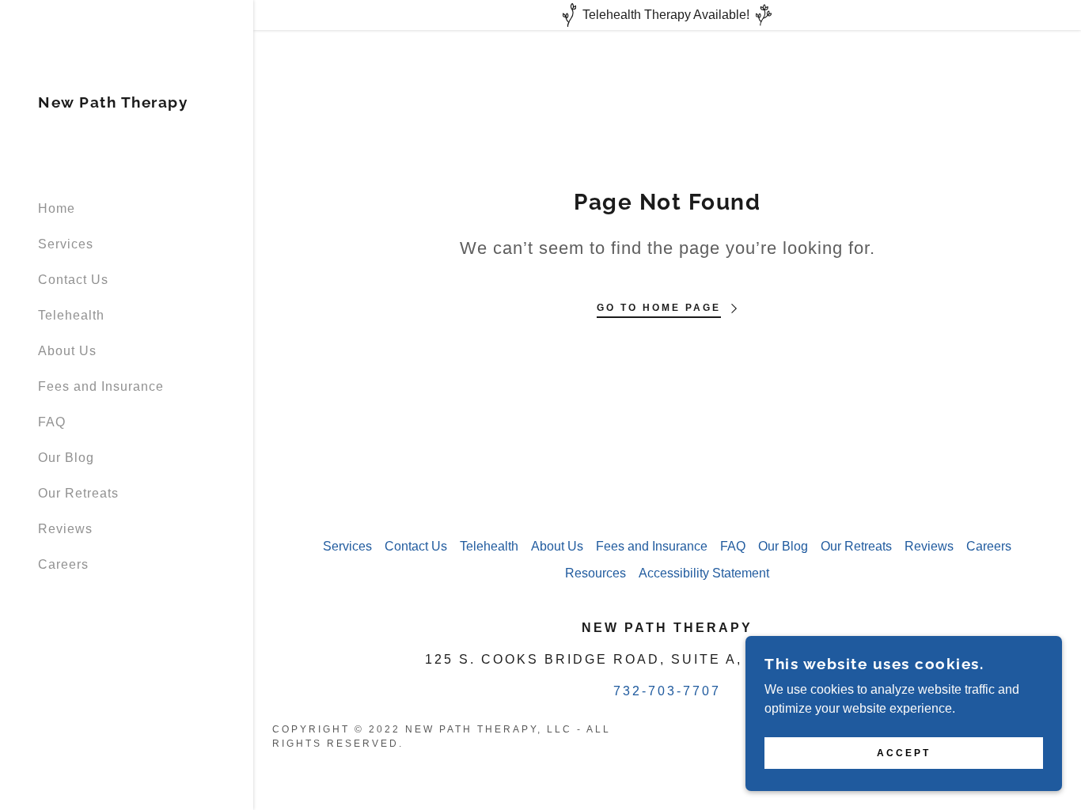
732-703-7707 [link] (667, 691)
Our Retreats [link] (78, 493)
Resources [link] (595, 573)
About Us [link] (67, 351)
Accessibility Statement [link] (704, 573)
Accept (904, 753)
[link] (113, 103)
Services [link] (65, 244)
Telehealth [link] (71, 315)
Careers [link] (63, 564)
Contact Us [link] (73, 279)
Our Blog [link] (66, 457)
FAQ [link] (52, 422)
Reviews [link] (65, 529)
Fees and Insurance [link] (101, 386)
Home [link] (56, 208)
